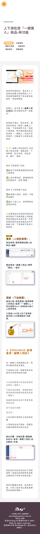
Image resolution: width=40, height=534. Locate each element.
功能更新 (19, 43)
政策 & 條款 (20, 518)
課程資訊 (8, 49)
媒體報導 (19, 49)
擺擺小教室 (9, 46)
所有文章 (8, 43)
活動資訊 (21, 46)
